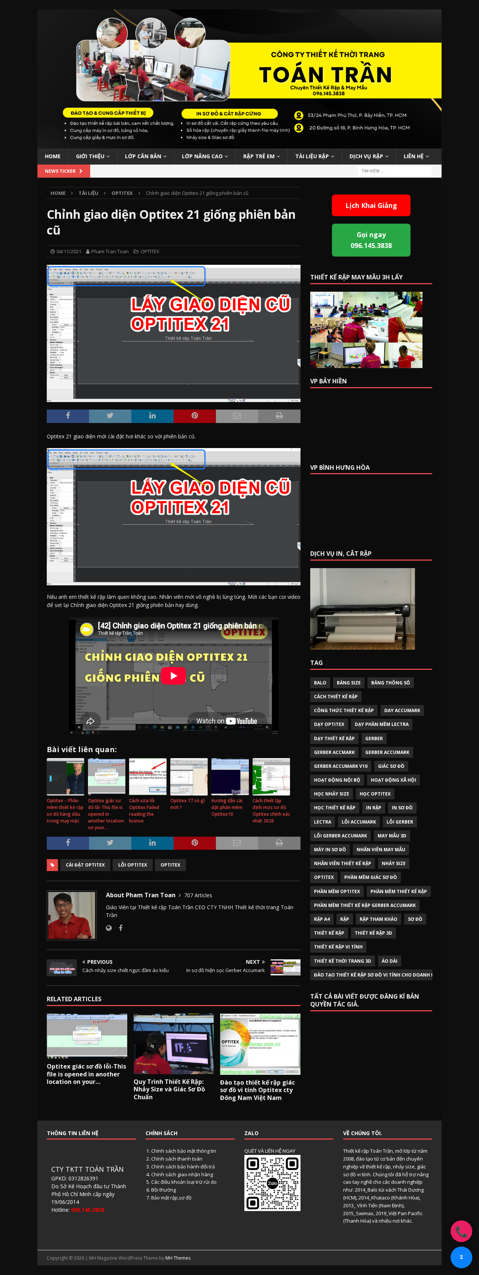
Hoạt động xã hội (393, 780)
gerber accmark (334, 752)
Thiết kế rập (329, 933)
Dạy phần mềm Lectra (382, 724)
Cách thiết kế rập (336, 696)
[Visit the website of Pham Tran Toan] (109, 928)
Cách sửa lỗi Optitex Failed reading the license (144, 810)
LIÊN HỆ (414, 156)
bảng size (349, 683)
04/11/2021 (69, 251)
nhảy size (394, 863)
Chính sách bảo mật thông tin (183, 1150)
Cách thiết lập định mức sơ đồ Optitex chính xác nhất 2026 (271, 810)
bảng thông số (390, 683)
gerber (374, 738)
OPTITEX (150, 251)
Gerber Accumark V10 (340, 766)
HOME (53, 156)
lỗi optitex (132, 865)
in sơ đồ (402, 807)
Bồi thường (163, 1189)
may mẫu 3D (392, 836)
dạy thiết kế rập (334, 738)
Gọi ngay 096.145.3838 (371, 240)
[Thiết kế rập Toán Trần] (239, 144)
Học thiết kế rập (335, 807)
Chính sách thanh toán (176, 1158)
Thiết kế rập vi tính (338, 947)
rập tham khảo (378, 919)
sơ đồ (415, 919)
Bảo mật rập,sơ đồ (171, 1197)
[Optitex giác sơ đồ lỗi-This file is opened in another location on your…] (87, 1036)
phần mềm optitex (337, 891)
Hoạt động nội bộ (337, 780)
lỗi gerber (400, 822)
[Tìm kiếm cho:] (394, 170)
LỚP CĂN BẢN (143, 156)
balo (320, 683)
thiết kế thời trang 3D (342, 961)
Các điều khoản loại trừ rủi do (184, 1182)
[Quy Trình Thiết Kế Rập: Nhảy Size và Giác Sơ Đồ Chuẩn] (174, 1044)
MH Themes (177, 1258)
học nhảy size (331, 794)
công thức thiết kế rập (344, 710)
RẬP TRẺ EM (259, 156)
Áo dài (389, 961)
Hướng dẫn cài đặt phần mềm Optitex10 (226, 807)
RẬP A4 (322, 919)
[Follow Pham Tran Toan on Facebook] (117, 928)
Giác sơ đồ (391, 766)
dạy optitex (329, 724)
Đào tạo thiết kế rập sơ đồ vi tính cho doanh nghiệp (381, 975)
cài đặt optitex (85, 865)
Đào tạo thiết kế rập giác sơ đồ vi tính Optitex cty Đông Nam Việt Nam (257, 1090)
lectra (322, 822)
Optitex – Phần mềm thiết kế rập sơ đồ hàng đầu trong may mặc (65, 810)
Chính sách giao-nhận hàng (182, 1174)
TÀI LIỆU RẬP (312, 156)
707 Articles (198, 895)
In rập (373, 807)
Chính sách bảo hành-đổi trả (183, 1166)
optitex (170, 865)
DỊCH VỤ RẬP (366, 156)
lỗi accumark (359, 822)
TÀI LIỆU (88, 193)
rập (344, 919)
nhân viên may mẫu (381, 849)
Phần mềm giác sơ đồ (370, 877)
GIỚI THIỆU (90, 156)
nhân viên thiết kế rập (342, 863)
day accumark (402, 710)
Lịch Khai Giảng (371, 205)
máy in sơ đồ (330, 849)
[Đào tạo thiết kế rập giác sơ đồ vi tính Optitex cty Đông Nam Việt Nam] (260, 1044)
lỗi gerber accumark (340, 836)
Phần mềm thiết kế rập (398, 891)
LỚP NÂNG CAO (202, 156)
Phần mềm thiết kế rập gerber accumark (365, 905)
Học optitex (375, 794)
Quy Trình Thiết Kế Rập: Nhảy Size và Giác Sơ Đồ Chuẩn (169, 1089)
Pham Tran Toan (110, 251)
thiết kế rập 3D (373, 933)
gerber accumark (387, 752)
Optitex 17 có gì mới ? (187, 803)
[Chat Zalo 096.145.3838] (461, 1257)
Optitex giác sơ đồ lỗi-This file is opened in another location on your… (106, 814)
